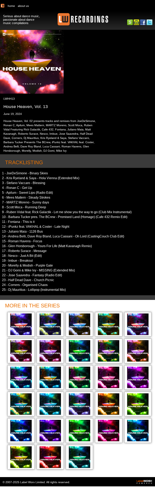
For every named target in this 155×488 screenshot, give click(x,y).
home (11, 5)
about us (23, 5)
